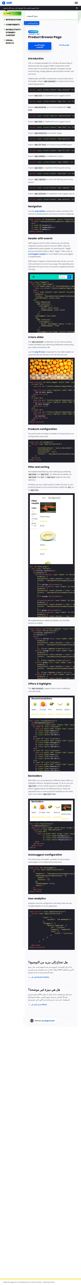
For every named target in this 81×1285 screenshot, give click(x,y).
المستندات (31, 34)
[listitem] (48, 514)
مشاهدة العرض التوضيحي (39, 46)
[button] (76, 2)
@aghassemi (49, 1021)
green (34, 523)
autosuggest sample (36, 254)
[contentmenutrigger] (51, 15)
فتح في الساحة (64, 45)
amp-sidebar (40, 211)
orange (34, 518)
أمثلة (38, 34)
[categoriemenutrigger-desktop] (31, 23)
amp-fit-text (39, 352)
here (54, 794)
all (35, 525)
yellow (34, 514)
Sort (44, 498)
